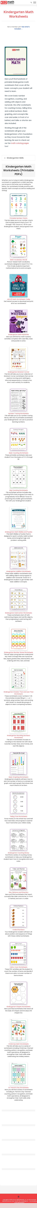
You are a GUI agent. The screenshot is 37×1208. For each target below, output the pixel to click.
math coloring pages (20, 143)
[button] (18, 158)
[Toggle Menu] (34, 2)
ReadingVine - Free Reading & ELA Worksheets (26, 1201)
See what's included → (22, 28)
